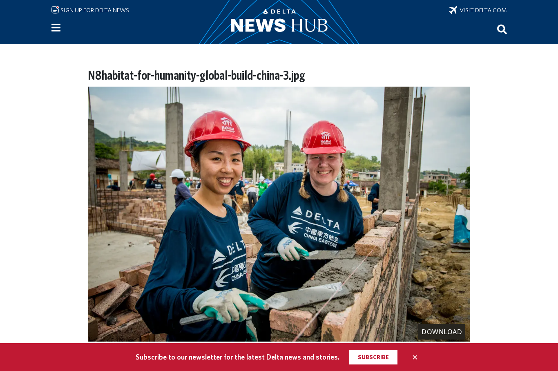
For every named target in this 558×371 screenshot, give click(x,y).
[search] (502, 29)
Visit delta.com (482, 10)
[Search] (502, 29)
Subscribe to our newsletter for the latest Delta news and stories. (237, 357)
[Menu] (56, 28)
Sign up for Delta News (94, 10)
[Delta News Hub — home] (279, 22)
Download (442, 331)
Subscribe (373, 357)
